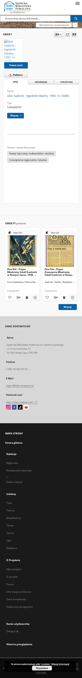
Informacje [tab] (41, 82)
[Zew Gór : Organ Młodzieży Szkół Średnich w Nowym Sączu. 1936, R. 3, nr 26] (22, 248)
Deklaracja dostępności (19, 607)
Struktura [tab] (66, 82)
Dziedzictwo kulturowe (19, 470)
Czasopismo (14, 107)
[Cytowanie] (74, 34)
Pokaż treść (16, 65)
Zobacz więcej (14, 482)
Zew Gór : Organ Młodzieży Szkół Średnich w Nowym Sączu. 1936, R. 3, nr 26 (22, 271)
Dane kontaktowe (16, 599)
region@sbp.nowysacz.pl (20, 385)
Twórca (10, 510)
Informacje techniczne (18, 591)
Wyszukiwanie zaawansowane (54, 25)
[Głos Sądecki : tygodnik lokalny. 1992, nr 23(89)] (13, 50)
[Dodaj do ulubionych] (67, 34)
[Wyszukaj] (76, 18)
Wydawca (11, 548)
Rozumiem (42, 668)
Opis (8, 540)
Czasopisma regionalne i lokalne (28, 160)
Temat (10, 525)
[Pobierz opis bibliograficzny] (18, 297)
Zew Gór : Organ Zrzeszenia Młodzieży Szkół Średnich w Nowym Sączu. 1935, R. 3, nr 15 (59, 271)
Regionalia (12, 463)
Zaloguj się (12, 631)
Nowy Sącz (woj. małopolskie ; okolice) (31, 153)
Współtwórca (13, 518)
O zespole (12, 576)
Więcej (68, 307)
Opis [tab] (15, 82)
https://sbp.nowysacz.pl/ (20, 402)
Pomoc (10, 584)
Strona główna (13, 442)
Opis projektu (13, 569)
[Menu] (77, 3)
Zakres (10, 533)
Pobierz (17, 75)
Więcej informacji (60, 664)
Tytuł (9, 503)
